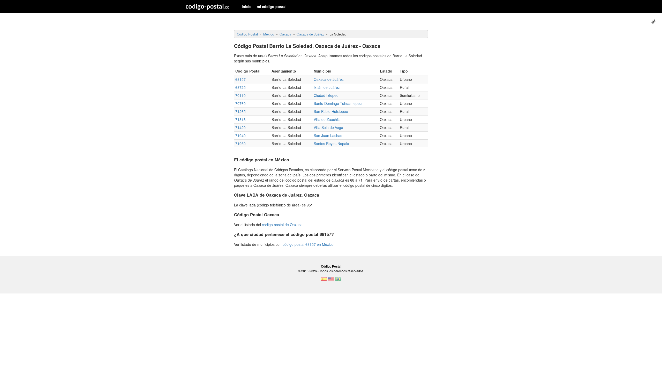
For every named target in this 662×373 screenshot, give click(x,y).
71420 (240, 127)
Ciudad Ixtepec (326, 95)
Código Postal (331, 266)
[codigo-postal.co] (207, 6)
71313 (240, 119)
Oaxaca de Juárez (329, 79)
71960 (240, 143)
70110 (240, 95)
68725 (240, 87)
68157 (240, 79)
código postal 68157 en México (308, 244)
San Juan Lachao (328, 135)
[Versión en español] (323, 280)
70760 (240, 103)
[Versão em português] (338, 280)
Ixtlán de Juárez (327, 87)
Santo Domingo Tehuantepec (338, 103)
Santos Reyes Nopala (331, 143)
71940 (240, 135)
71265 (240, 111)
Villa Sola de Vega (328, 127)
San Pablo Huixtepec (331, 111)
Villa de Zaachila (327, 119)
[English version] (331, 280)
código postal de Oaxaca (282, 224)
